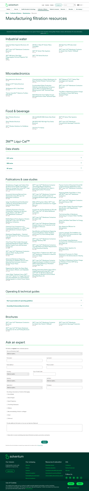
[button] (73, 488)
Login (43, 4)
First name (9, 358)
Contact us (68, 465)
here (47, 33)
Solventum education (50, 467)
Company (49, 385)
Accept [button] (71, 483)
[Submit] (75, 5)
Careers (51, 4)
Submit (44, 442)
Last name (49, 358)
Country (9, 371)
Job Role (49, 378)
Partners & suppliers (30, 473)
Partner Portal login (70, 467)
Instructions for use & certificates (53, 473)
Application (10, 385)
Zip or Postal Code (38, 371)
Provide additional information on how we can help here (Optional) (22, 423)
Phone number (50, 364)
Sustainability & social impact (32, 475)
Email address (10, 364)
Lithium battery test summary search (54, 475)
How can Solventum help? (13, 351)
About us (28, 465)
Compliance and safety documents (54, 470)
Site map (67, 470)
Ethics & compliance (30, 478)
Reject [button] (79, 483)
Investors (47, 4)
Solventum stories (50, 465)
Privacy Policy (29, 488)
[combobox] (69, 5)
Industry (9, 378)
